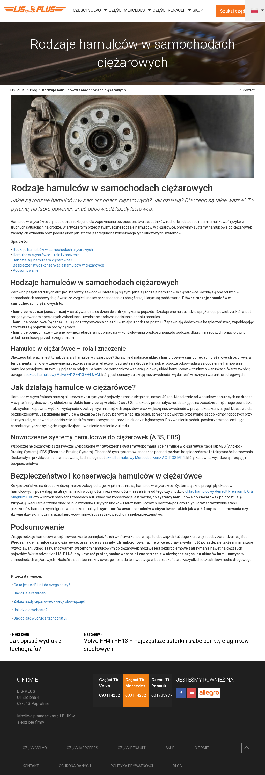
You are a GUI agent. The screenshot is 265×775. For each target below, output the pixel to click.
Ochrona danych (75, 766)
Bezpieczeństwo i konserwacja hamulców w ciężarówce (58, 265)
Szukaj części (234, 11)
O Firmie (202, 748)
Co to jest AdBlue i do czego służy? (42, 585)
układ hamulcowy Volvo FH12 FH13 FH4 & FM (63, 375)
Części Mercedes (127, 10)
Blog (33, 90)
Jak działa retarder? (30, 593)
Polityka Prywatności (132, 766)
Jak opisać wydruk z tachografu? (41, 618)
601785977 (161, 695)
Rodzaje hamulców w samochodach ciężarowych (53, 250)
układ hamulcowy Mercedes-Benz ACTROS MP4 (145, 458)
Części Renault (169, 10)
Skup (198, 10)
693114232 (109, 695)
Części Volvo (87, 10)
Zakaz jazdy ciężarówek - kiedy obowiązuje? (50, 601)
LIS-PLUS (17, 90)
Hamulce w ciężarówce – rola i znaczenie (46, 255)
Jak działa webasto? (30, 610)
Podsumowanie (26, 270)
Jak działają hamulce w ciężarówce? (42, 260)
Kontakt (31, 766)
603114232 (135, 695)
